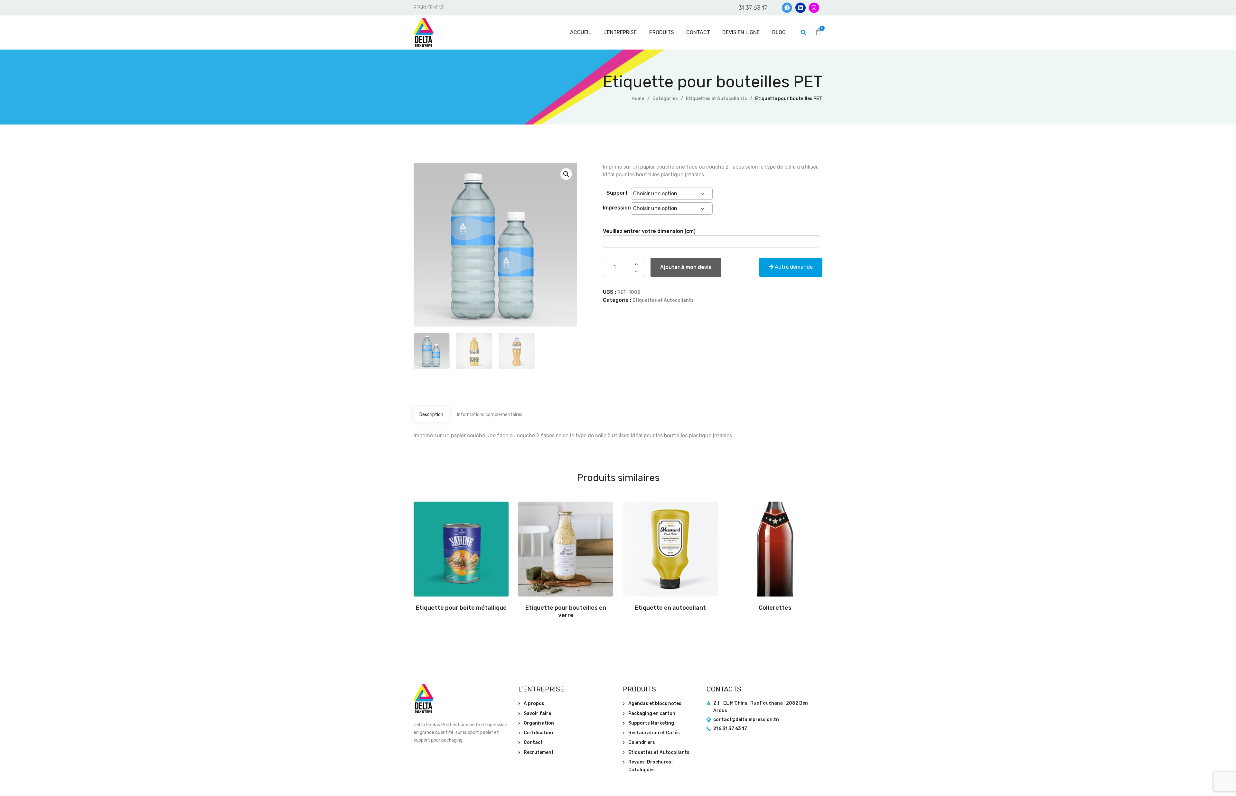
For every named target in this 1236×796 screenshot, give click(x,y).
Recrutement (539, 752)
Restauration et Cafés (654, 733)
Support (617, 193)
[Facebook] (787, 8)
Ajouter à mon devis (685, 267)
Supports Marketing (651, 723)
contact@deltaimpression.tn (746, 719)
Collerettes (775, 607)
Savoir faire (537, 713)
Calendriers (641, 742)
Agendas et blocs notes (654, 703)
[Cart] (818, 32)
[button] (566, 174)
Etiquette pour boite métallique (461, 607)
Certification (538, 733)
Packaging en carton (651, 713)
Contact (533, 742)
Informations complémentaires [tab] (489, 414)
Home (638, 98)
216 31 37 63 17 (730, 728)
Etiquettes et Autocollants (716, 98)
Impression (617, 207)
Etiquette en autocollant (670, 607)
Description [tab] (431, 414)
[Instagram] (814, 8)
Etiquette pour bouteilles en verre (565, 611)
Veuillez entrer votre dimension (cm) (649, 231)
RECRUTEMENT (429, 7)
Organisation (539, 723)
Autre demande (793, 267)
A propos (534, 703)
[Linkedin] (800, 8)
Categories (665, 98)
